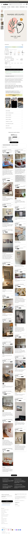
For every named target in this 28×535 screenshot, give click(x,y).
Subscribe (7, 501)
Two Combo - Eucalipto (19, 428)
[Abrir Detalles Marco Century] (7, 103)
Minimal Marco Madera (19, 54)
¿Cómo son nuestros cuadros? (5, 509)
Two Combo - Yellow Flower (20, 284)
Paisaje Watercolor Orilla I (7, 262)
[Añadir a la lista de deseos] (23, 45)
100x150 (10, 64)
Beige (9, 85)
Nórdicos (17, 85)
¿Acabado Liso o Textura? (9, 121)
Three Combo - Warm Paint (7, 359)
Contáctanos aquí (11, 76)
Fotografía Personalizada (19, 398)
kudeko (2, 8)
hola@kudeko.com (17, 502)
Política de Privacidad (4, 512)
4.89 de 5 (16, 134)
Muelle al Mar (18, 184)
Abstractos (6, 85)
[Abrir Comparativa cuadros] (20, 103)
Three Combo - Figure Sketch (7, 391)
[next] (23, 52)
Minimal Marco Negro (11, 54)
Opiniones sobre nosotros (4, 523)
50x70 (15, 63)
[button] (2, 11)
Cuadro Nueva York (18, 269)
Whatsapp (16, 504)
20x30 (6, 63)
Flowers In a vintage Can (7, 178)
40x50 (12, 63)
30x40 (9, 63)
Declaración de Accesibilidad (4, 514)
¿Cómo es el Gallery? (8, 119)
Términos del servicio (4, 518)
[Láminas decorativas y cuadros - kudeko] (5, 4)
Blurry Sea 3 (18, 222)
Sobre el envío (7, 125)
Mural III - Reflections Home (7, 203)
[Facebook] (15, 505)
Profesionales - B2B (3, 519)
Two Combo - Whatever (19, 374)
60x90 (18, 63)
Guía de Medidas (8, 110)
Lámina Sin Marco (6, 54)
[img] (14, 134)
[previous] (4, 52)
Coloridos (12, 85)
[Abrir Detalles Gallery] (14, 103)
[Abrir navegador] (1, 4)
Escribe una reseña (14, 142)
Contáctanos (2, 522)
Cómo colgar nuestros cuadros (9, 123)
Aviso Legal (2, 513)
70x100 (21, 63)
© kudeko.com (3, 527)
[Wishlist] (24, 4)
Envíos (2, 517)
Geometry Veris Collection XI (20, 305)
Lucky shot (17, 206)
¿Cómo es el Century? (8, 117)
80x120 (6, 64)
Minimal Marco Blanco (15, 54)
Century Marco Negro (23, 54)
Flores (14, 85)
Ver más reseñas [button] (14, 475)
